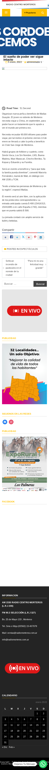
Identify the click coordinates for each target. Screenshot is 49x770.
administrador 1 (34, 62)
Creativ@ (24, 766)
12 (18, 725)
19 (18, 731)
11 (11, 725)
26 (18, 737)
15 (37, 725)
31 (5, 742)
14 (31, 725)
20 (24, 731)
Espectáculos (28, 249)
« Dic (4, 747)
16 (43, 725)
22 (37, 731)
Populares (31, 13)
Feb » (12, 747)
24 (5, 737)
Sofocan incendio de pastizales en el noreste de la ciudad (13, 268)
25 (11, 737)
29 (37, 737)
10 (5, 725)
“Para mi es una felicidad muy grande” (35, 264)
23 (43, 731)
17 (5, 731)
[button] (43, 764)
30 (43, 737)
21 (31, 731)
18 (11, 731)
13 (24, 725)
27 (24, 737)
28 (31, 737)
